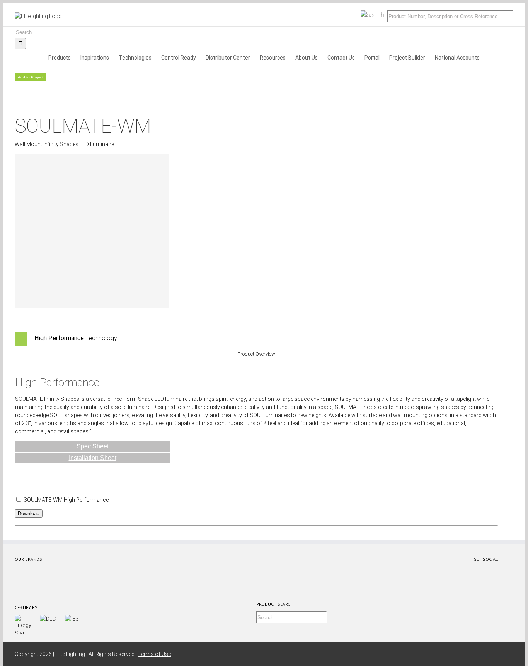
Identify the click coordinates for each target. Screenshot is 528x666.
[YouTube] (468, 571)
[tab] (256, 339)
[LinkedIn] (494, 571)
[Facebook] (443, 571)
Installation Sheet (92, 458)
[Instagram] (481, 571)
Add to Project (30, 77)
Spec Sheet (93, 446)
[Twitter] (456, 571)
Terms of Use (154, 654)
